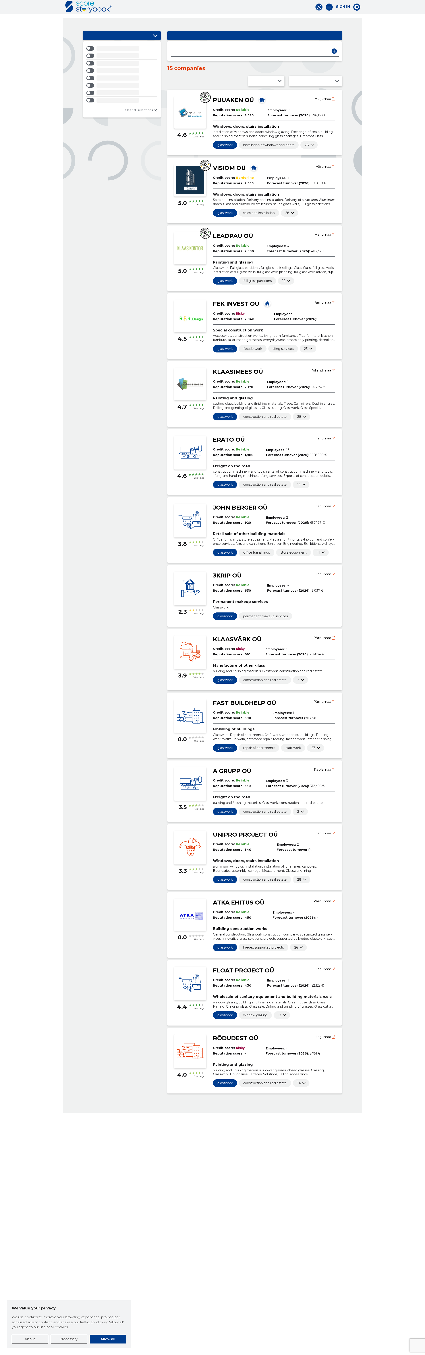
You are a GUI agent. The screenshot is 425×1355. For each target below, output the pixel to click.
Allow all (107, 1339)
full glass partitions (257, 281)
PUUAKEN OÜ (233, 100)
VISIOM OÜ (229, 167)
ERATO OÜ (229, 439)
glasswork (225, 145)
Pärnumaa (322, 302)
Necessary (68, 1339)
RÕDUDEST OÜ (235, 1038)
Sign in (343, 7)
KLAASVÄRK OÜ (237, 639)
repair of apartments (259, 748)
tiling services (283, 349)
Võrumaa (324, 166)
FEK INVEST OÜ (236, 303)
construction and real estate (265, 417)
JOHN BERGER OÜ (240, 507)
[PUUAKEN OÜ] (262, 99)
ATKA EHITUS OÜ (238, 902)
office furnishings (256, 552)
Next (334, 51)
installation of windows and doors (268, 145)
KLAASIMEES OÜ (238, 371)
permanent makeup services (265, 616)
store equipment (293, 552)
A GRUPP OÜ (232, 770)
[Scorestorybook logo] (88, 7)
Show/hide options (155, 36)
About (30, 1339)
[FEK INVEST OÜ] (267, 303)
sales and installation (259, 213)
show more (307, 145)
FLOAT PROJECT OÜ (243, 970)
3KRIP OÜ (227, 575)
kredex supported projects (263, 947)
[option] (121, 49)
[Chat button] (319, 7)
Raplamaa (323, 769)
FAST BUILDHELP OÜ (244, 702)
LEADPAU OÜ (233, 235)
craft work (293, 748)
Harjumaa (323, 98)
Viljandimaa (322, 370)
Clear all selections (139, 110)
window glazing (255, 1015)
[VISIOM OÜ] (254, 167)
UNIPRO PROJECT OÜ (245, 834)
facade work (252, 349)
